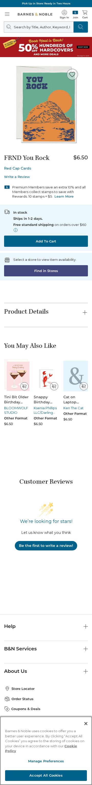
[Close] (85, 723)
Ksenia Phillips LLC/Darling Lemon (45, 412)
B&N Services (20, 649)
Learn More (64, 196)
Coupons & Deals (25, 709)
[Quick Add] (24, 386)
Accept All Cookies (45, 775)
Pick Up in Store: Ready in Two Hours (46, 3)
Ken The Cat (73, 408)
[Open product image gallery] (46, 105)
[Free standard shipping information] (16, 230)
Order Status (22, 699)
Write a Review (17, 177)
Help (10, 626)
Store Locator (23, 689)
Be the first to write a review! (46, 545)
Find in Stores (46, 271)
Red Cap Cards (17, 168)
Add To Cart (46, 241)
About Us (15, 671)
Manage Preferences (46, 761)
